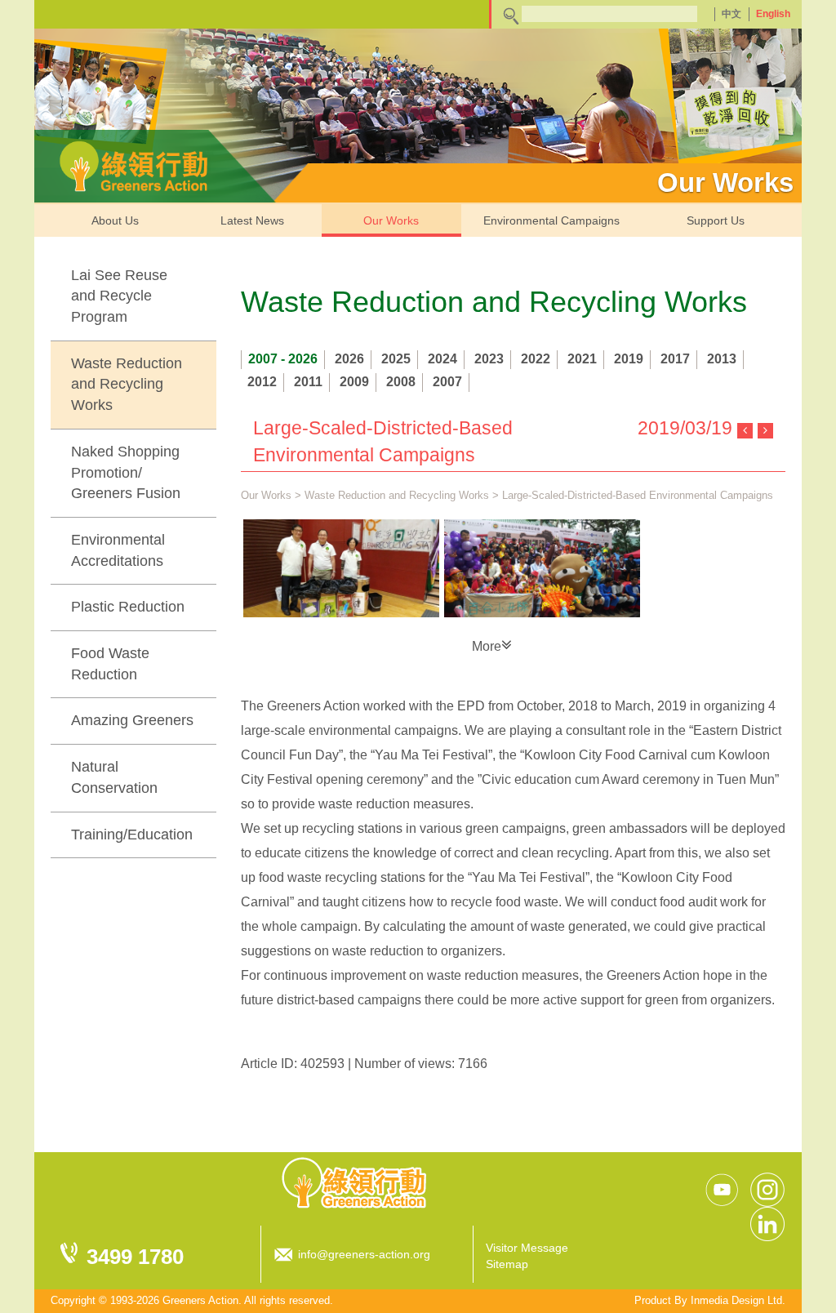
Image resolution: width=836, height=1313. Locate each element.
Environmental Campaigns (551, 220)
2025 (396, 359)
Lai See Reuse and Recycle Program (119, 296)
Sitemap (507, 1264)
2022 (535, 359)
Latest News (252, 220)
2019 (628, 359)
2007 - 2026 (283, 359)
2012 (262, 382)
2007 (447, 382)
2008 (401, 382)
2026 (349, 359)
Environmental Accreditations (118, 550)
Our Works (391, 220)
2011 (308, 382)
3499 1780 (135, 1256)
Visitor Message (527, 1247)
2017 (675, 359)
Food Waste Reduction (110, 664)
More (486, 646)
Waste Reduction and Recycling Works (126, 384)
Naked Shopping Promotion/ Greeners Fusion (125, 472)
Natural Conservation (114, 777)
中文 (731, 14)
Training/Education (132, 834)
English (773, 14)
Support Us (716, 220)
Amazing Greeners (132, 720)
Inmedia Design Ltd (736, 1300)
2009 (354, 382)
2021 (582, 359)
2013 (721, 359)
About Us (115, 220)
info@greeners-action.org (364, 1254)
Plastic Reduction (128, 607)
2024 (442, 359)
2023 (489, 359)
